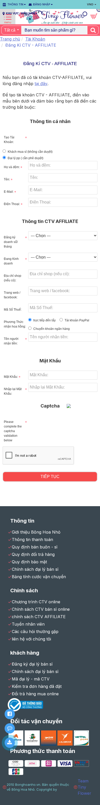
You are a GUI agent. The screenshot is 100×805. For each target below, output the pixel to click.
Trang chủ (10, 39)
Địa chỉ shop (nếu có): (12, 278)
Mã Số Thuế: (13, 309)
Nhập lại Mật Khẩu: (13, 391)
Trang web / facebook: (12, 295)
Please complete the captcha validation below (13, 431)
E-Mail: (9, 191)
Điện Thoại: (12, 204)
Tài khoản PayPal (77, 320)
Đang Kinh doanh (11, 261)
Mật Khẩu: (11, 377)
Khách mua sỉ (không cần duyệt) (30, 152)
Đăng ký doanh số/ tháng (11, 242)
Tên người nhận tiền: (11, 341)
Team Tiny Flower (84, 787)
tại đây (41, 83)
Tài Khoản (35, 39)
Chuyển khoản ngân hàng (51, 329)
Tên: (7, 179)
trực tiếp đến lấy (44, 320)
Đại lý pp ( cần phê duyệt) (25, 158)
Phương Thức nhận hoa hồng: (15, 324)
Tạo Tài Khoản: (9, 140)
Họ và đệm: (12, 167)
